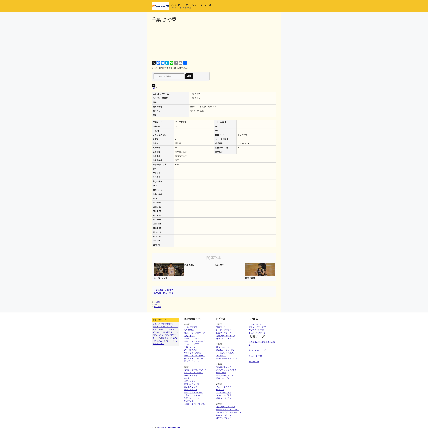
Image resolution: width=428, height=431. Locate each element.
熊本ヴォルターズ (223, 415)
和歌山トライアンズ (257, 350)
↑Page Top (254, 362)
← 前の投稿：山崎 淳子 (163, 290)
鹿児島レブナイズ (223, 418)
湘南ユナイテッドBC (257, 327)
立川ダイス (221, 355)
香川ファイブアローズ (225, 407)
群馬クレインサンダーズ (194, 341)
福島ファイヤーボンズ (225, 336)
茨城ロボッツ (189, 336)
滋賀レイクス (189, 381)
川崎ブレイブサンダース (194, 355)
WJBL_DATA (164, 335)
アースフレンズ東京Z (225, 353)
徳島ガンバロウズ (223, 398)
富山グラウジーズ (191, 361)
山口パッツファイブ (257, 333)
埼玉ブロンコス (222, 347)
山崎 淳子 (157, 304)
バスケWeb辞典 (164, 332)
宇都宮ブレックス (191, 338)
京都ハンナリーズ (191, 384)
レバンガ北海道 (190, 327)
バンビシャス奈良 (223, 392)
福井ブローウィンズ (224, 375)
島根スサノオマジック (193, 392)
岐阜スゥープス (222, 378)
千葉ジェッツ (189, 347)
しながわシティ (255, 324)
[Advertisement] (214, 41)
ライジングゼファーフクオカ (228, 412)
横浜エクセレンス (223, 367)
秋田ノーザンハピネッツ (194, 333)
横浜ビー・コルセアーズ (194, 358)
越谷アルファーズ (223, 338)
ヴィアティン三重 (256, 330)
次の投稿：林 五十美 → (163, 293)
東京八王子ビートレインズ (227, 358)
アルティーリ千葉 (191, 344)
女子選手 (157, 302)
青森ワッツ (221, 327)
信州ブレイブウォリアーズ (195, 370)
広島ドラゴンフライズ (193, 395)
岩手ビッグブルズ (223, 330)
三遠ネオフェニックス (193, 373)
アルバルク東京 (190, 350)
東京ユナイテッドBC (225, 350)
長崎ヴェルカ (189, 401)
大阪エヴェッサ (190, 387)
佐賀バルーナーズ (191, 398)
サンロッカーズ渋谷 (192, 353)
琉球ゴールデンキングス (194, 404)
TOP (153, 88)
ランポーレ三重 (255, 356)
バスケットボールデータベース (191, 5)
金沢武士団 (221, 373)
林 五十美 (157, 307)
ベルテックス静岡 (223, 387)
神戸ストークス (190, 390)
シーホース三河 (190, 375)
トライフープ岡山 (223, 395)
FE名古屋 (220, 390)
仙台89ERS (189, 330)
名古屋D (187, 378)
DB (153, 85)
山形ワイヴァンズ (223, 333)
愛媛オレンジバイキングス (227, 409)
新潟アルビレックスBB (226, 370)
